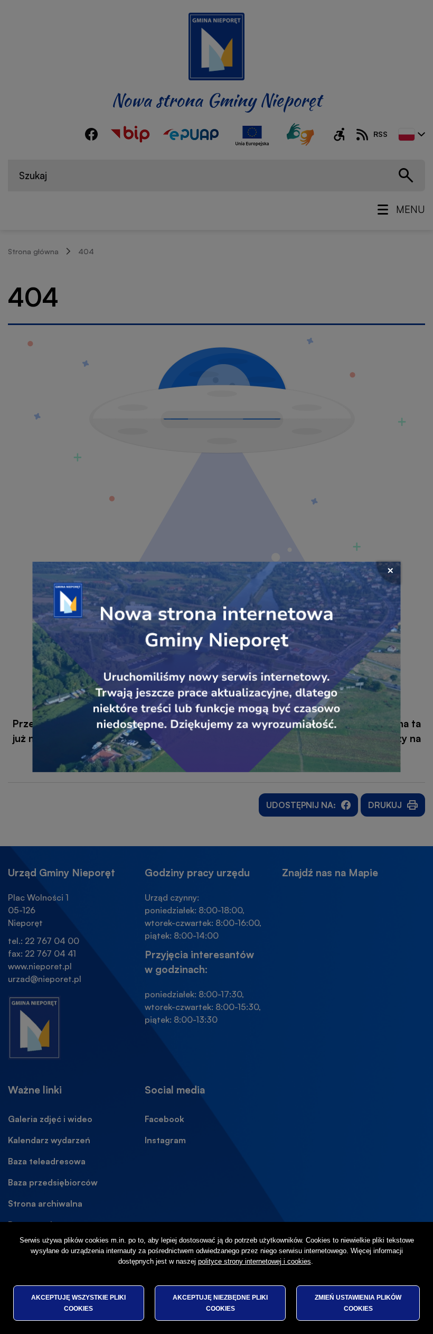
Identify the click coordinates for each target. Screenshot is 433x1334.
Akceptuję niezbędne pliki (220, 1303)
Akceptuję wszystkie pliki (78, 1303)
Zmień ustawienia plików (358, 1303)
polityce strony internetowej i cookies (254, 1261)
